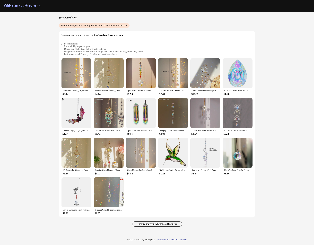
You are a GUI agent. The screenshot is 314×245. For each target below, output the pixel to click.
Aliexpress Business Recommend (172, 239)
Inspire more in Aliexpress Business (157, 224)
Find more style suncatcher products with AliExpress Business (93, 25)
